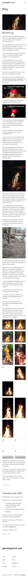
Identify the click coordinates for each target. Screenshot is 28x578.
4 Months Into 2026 (12, 493)
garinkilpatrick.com (8, 2)
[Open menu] (25, 3)
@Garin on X (12, 527)
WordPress (23, 575)
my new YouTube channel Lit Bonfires (12, 79)
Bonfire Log (8, 32)
